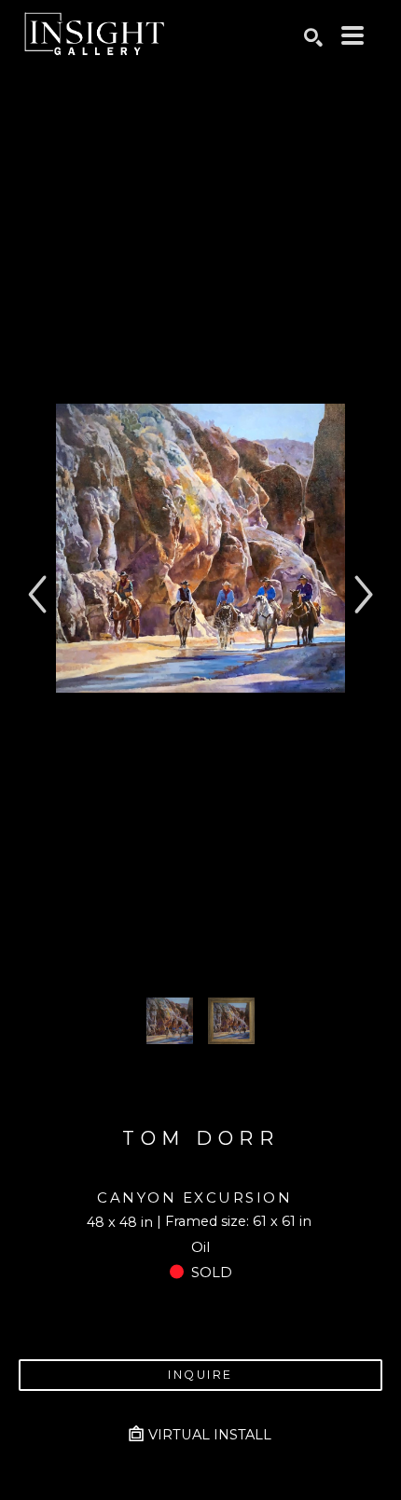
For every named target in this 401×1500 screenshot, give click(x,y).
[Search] (313, 37)
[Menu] (352, 35)
